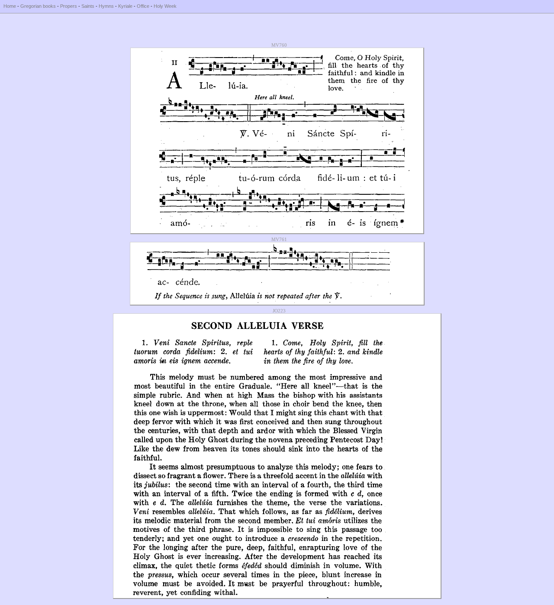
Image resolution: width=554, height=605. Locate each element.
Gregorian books (38, 6)
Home (9, 6)
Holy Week (165, 6)
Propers (68, 6)
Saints (87, 6)
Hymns (106, 6)
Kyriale (125, 6)
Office (143, 6)
